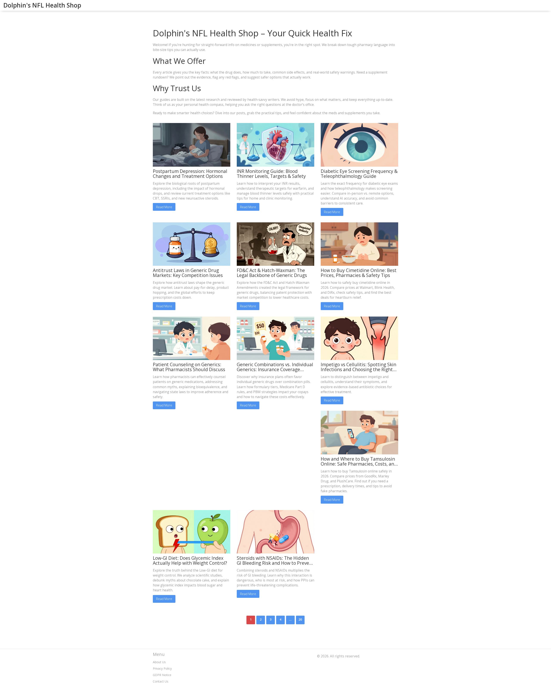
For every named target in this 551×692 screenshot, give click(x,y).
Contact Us (160, 681)
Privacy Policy (162, 668)
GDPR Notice (162, 675)
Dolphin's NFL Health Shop (42, 5)
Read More (164, 207)
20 (300, 619)
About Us (159, 662)
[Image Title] (191, 144)
